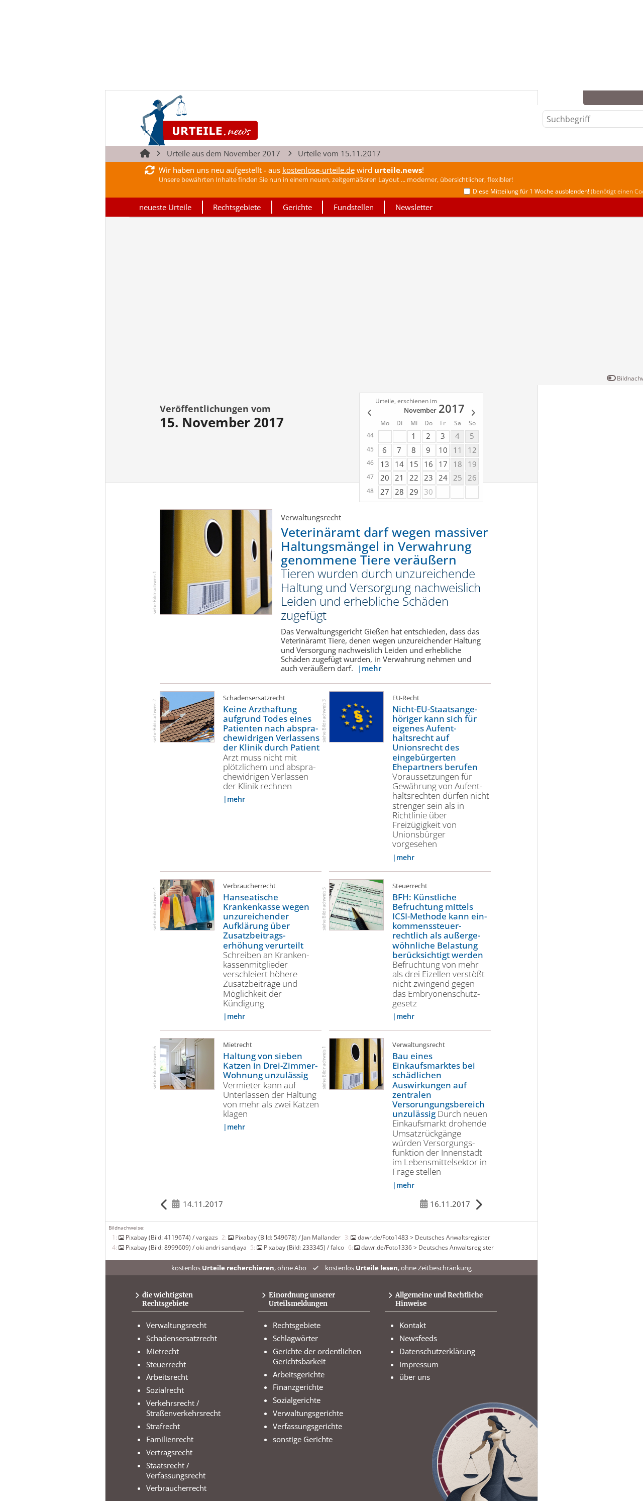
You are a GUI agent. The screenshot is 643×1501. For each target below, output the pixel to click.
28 (399, 492)
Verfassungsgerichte (307, 1426)
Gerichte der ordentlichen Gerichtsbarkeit (317, 1356)
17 (443, 464)
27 (384, 492)
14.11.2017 (203, 1204)
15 (413, 464)
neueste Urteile (165, 207)
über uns (414, 1377)
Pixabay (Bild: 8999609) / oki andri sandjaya (186, 1247)
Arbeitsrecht (167, 1377)
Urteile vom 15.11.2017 (339, 153)
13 (384, 464)
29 (413, 492)
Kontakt (412, 1325)
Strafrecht (163, 1426)
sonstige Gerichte (303, 1439)
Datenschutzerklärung (437, 1351)
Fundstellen (354, 207)
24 (443, 478)
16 (428, 464)
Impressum (419, 1364)
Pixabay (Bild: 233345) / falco (304, 1247)
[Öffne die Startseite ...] (233, 120)
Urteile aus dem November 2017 (223, 153)
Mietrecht (162, 1351)
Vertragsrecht (169, 1452)
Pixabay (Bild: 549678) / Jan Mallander (288, 1237)
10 (443, 450)
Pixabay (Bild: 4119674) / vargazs (172, 1237)
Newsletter (414, 207)
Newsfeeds (418, 1338)
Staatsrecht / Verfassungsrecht (175, 1470)
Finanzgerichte (298, 1387)
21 (399, 478)
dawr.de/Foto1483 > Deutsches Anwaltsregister (424, 1237)
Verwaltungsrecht (176, 1325)
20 (384, 478)
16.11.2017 (450, 1204)
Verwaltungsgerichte (308, 1413)
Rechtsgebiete (237, 207)
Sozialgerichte (296, 1400)
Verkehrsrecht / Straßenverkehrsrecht (183, 1408)
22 (413, 478)
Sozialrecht (165, 1390)
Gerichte (297, 207)
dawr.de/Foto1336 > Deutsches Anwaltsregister (427, 1247)
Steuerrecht (166, 1364)
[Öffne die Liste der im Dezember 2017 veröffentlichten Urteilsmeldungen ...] (474, 414)
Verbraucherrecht (176, 1488)
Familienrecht (169, 1439)
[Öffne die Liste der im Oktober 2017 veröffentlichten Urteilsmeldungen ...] (368, 414)
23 (428, 478)
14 (399, 464)
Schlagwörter (295, 1338)
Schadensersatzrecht (181, 1338)
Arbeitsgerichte (299, 1374)
